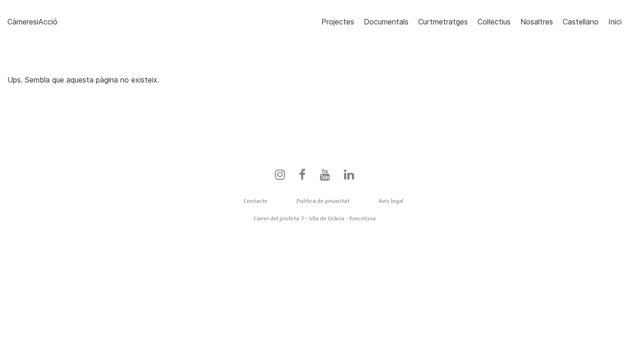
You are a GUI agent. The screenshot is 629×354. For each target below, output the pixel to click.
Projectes (337, 21)
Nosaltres (536, 21)
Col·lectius (494, 21)
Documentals (386, 21)
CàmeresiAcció (32, 21)
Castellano (581, 21)
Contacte (256, 200)
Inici (615, 21)
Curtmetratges (443, 21)
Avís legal (391, 200)
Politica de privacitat (323, 200)
